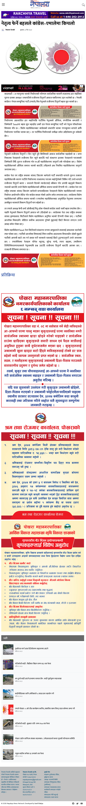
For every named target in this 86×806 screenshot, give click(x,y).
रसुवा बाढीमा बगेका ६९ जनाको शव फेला (29, 753)
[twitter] (77, 803)
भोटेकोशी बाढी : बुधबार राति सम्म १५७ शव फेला (32, 723)
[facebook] (73, 803)
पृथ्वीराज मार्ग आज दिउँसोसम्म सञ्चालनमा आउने (31, 648)
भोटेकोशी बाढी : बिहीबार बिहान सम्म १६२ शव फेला (33, 663)
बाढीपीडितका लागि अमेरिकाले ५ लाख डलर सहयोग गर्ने (34, 693)
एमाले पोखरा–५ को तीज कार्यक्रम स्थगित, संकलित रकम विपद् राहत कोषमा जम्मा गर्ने (45, 708)
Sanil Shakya (39, 803)
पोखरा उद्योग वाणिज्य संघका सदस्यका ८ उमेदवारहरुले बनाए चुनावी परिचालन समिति (45, 738)
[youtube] (82, 803)
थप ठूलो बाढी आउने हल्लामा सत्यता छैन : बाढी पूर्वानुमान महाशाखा (38, 678)
